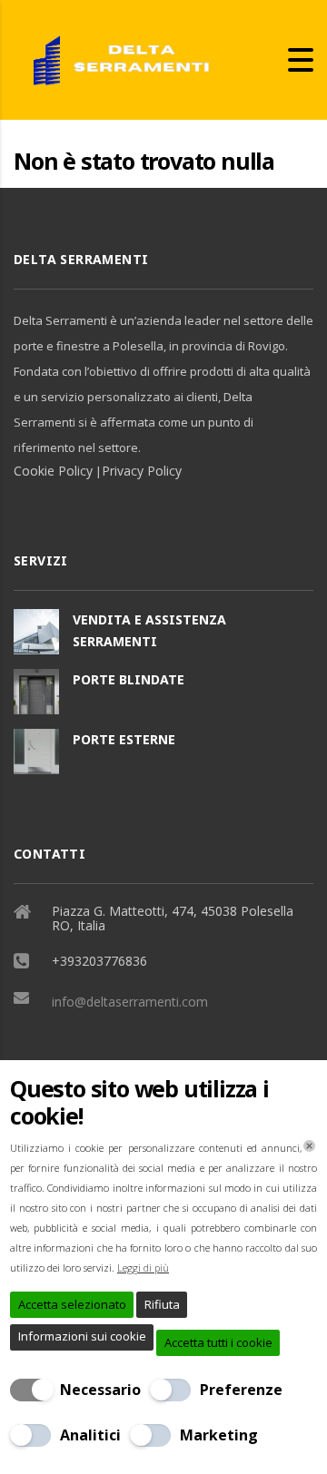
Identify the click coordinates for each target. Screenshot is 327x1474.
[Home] (113, 58)
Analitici (90, 1435)
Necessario (100, 1390)
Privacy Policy (142, 470)
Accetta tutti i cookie (218, 1342)
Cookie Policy (53, 470)
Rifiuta (162, 1304)
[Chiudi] (309, 1146)
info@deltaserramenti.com (130, 1001)
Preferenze (241, 1390)
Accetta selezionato (72, 1304)
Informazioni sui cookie (82, 1336)
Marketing (219, 1435)
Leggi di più (143, 1267)
